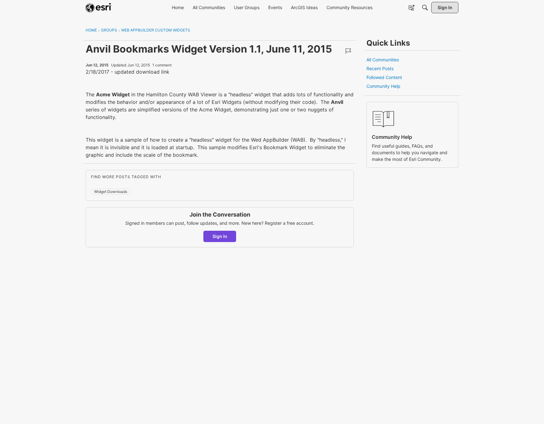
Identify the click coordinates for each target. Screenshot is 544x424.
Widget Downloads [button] (110, 191)
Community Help (383, 86)
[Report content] (348, 51)
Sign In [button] (219, 236)
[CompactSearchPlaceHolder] (425, 7)
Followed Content (384, 77)
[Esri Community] (99, 7)
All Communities (382, 59)
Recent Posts (380, 68)
